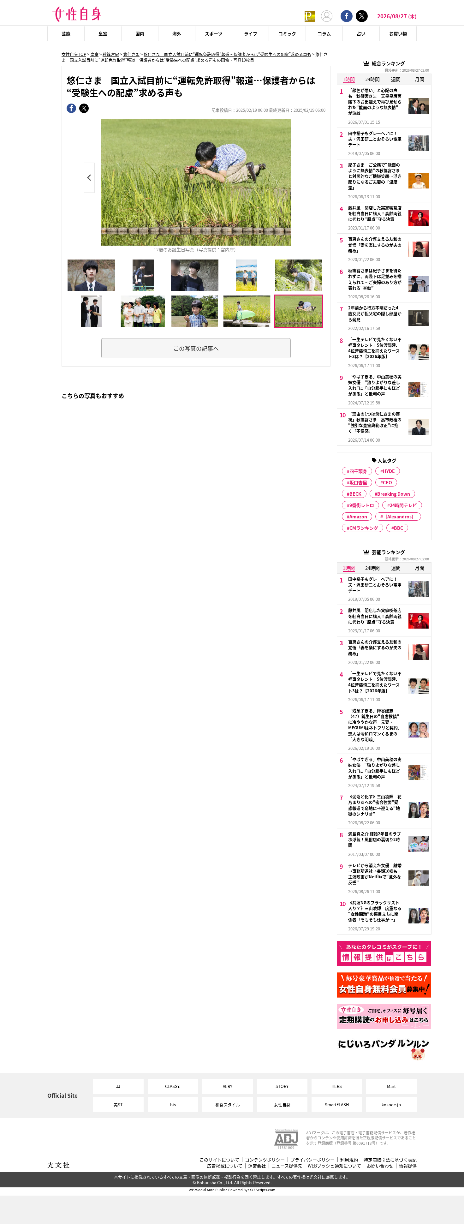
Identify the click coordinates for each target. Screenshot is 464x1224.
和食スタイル (227, 1105)
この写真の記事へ (196, 348)
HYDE (389, 471)
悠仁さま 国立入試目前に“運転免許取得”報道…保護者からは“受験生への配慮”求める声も (227, 54)
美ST (118, 1105)
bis (173, 1105)
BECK (355, 494)
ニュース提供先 (286, 1166)
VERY (227, 1086)
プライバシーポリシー (312, 1160)
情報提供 (408, 1166)
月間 (419, 79)
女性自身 (282, 1105)
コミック (287, 33)
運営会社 (257, 1166)
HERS (336, 1086)
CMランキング (363, 528)
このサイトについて (219, 1160)
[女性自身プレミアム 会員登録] (310, 16)
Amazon (358, 516)
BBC (398, 528)
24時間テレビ (403, 505)
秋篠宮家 (111, 54)
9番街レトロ (361, 505)
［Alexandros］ (399, 516)
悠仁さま (131, 54)
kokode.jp (391, 1105)
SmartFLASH (337, 1105)
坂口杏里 (358, 482)
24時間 (372, 79)
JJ (118, 1086)
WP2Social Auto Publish (208, 1189)
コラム (324, 33)
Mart (391, 1086)
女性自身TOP (74, 54)
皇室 (102, 33)
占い (361, 33)
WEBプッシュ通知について (334, 1166)
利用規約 (349, 1160)
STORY (282, 1086)
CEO (387, 482)
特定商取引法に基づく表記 (390, 1160)
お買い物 (398, 33)
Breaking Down (393, 494)
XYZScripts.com (262, 1189)
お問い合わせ (380, 1166)
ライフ (250, 33)
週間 (396, 79)
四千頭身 (358, 471)
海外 (176, 33)
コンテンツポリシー (265, 1160)
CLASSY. (173, 1086)
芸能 (66, 33)
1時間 (349, 79)
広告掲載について (224, 1166)
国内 (139, 33)
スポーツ (214, 33)
